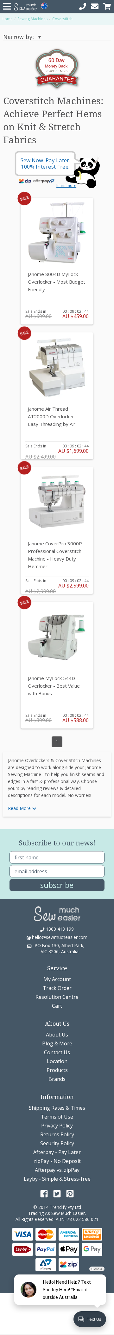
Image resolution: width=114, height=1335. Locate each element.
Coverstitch (62, 19)
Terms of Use (57, 1116)
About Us (57, 1034)
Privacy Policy (57, 1125)
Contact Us (57, 1052)
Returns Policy (57, 1134)
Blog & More (57, 1043)
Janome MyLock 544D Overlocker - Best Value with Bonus (54, 685)
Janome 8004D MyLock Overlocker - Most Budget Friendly (56, 281)
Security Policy (57, 1143)
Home (7, 19)
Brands (57, 1078)
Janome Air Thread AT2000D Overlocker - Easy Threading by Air (52, 416)
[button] (57, 808)
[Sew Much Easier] (57, 913)
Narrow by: (18, 37)
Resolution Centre (57, 996)
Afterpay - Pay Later (57, 1152)
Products (57, 1070)
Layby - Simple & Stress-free (57, 1178)
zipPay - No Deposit (57, 1161)
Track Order (57, 988)
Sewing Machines (32, 19)
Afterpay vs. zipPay (57, 1169)
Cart (57, 1005)
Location (57, 1061)
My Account (57, 979)
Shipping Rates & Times (57, 1107)
